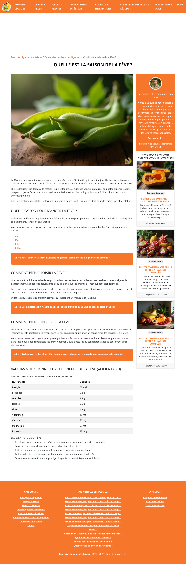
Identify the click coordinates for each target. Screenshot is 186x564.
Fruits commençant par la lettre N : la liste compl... (93, 513)
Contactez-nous (155, 501)
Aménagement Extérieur (78, 6)
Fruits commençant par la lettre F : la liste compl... (93, 501)
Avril (17, 236)
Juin (17, 244)
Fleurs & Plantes (57, 6)
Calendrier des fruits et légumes (135, 6)
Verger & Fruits (40, 6)
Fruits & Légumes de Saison (26, 57)
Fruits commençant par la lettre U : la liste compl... (93, 521)
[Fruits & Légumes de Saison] (7, 6)
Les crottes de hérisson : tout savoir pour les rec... (93, 497)
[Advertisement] (93, 33)
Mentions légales (155, 505)
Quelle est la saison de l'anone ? (93, 537)
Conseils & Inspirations (103, 6)
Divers (179, 4)
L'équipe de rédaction (155, 497)
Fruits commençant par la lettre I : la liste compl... (93, 505)
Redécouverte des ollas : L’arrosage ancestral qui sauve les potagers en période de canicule (72, 353)
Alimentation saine (163, 6)
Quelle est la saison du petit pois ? (93, 541)
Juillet (18, 248)
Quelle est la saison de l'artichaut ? (93, 545)
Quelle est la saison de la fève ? (93, 65)
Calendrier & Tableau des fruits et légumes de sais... (93, 533)
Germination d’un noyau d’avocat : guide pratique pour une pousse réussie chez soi (68, 306)
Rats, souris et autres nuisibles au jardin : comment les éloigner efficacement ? (66, 257)
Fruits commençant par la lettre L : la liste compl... (93, 509)
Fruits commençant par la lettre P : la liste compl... (93, 517)
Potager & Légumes (21, 6)
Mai (17, 240)
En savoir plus (155, 138)
